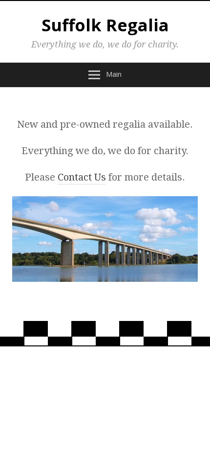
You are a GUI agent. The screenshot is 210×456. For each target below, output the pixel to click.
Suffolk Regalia (105, 25)
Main (114, 74)
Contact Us (82, 177)
